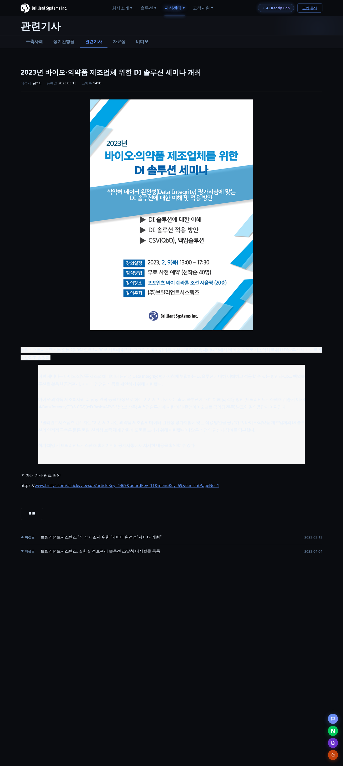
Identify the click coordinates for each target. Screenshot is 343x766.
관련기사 (93, 41)
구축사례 (34, 41)
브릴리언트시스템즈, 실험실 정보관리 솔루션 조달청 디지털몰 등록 (100, 551)
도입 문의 (309, 8)
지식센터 (174, 8)
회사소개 (122, 8)
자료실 (119, 41)
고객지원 (203, 8)
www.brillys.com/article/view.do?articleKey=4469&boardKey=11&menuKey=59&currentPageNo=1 (127, 485)
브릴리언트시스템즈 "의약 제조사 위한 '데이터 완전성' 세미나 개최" (101, 537)
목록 (32, 514)
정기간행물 (64, 41)
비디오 (142, 41)
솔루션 (148, 8)
